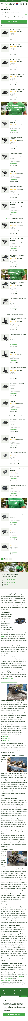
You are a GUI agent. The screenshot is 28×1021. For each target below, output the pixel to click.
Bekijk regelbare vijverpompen (9, 277)
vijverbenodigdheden (6, 980)
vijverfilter (3, 636)
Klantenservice (23, 1)
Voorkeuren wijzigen (14, 1017)
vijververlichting (9, 678)
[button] (13, 31)
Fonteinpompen (6, 738)
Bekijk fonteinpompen (7, 506)
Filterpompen (5, 736)
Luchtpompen (5, 740)
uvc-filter (10, 908)
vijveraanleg (20, 976)
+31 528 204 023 (10, 579)
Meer (26, 14)
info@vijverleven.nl (11, 585)
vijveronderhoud (8, 978)
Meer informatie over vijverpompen (9, 682)
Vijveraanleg (4, 7)
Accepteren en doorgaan (14, 1014)
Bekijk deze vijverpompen (8, 112)
